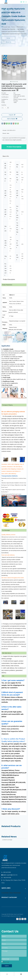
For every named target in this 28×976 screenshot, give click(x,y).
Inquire (11, 115)
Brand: (4, 133)
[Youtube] (25, 919)
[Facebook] (17, 919)
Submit (7, 965)
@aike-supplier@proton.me (10, 875)
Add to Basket (11, 118)
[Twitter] (23, 919)
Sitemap (18, 916)
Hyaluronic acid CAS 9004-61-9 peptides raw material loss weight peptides (13, 139)
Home (8, 38)
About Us (8, 42)
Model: (4, 130)
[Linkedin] (20, 919)
